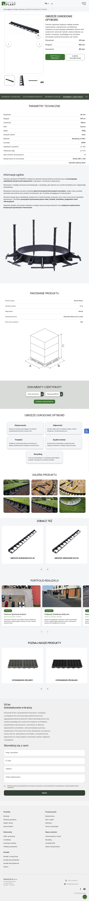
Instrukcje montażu (9, 843)
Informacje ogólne (52, 97)
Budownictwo (50, 816)
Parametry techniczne (11, 97)
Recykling (48, 840)
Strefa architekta (44, 402)
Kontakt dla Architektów (11, 860)
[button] (48, 3)
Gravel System (8, 826)
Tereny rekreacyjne (51, 826)
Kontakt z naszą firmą (10, 856)
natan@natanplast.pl (73, 884)
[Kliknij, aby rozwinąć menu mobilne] (84, 3)
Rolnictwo (48, 823)
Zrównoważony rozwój (53, 836)
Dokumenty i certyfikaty (73, 97)
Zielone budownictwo (52, 846)
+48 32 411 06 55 (72, 880)
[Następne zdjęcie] (39, 44)
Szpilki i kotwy (8, 823)
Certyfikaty (7, 840)
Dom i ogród (49, 819)
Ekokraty (6, 816)
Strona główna (7, 9)
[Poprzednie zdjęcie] (8, 44)
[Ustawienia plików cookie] (85, 897)
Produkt (15, 9)
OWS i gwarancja (9, 836)
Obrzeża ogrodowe (9, 819)
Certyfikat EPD (50, 843)
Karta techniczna (75, 57)
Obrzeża (22, 9)
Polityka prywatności (10, 846)
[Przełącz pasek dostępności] (86, 431)
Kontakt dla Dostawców (11, 863)
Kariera (5, 867)
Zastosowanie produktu (32, 97)
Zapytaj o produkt (55, 57)
